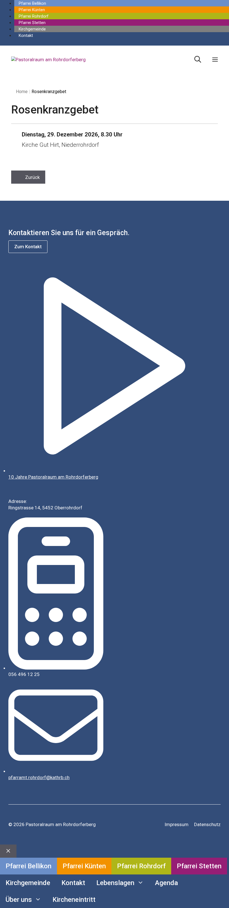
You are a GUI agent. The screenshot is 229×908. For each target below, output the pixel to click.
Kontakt (26, 35)
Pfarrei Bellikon (32, 3)
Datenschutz (207, 824)
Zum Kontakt (28, 246)
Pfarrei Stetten (32, 22)
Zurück (32, 177)
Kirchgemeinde (32, 29)
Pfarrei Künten (32, 9)
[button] (198, 59)
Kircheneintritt (74, 900)
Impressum (176, 824)
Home (22, 91)
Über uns (19, 900)
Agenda (166, 883)
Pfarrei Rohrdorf (34, 16)
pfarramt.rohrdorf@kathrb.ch (39, 777)
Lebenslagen (115, 883)
